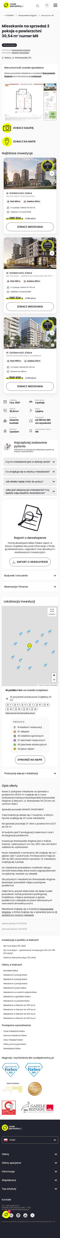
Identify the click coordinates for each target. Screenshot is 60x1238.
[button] (52, 173)
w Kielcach (36, 76)
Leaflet (40, 685)
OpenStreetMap (51, 685)
